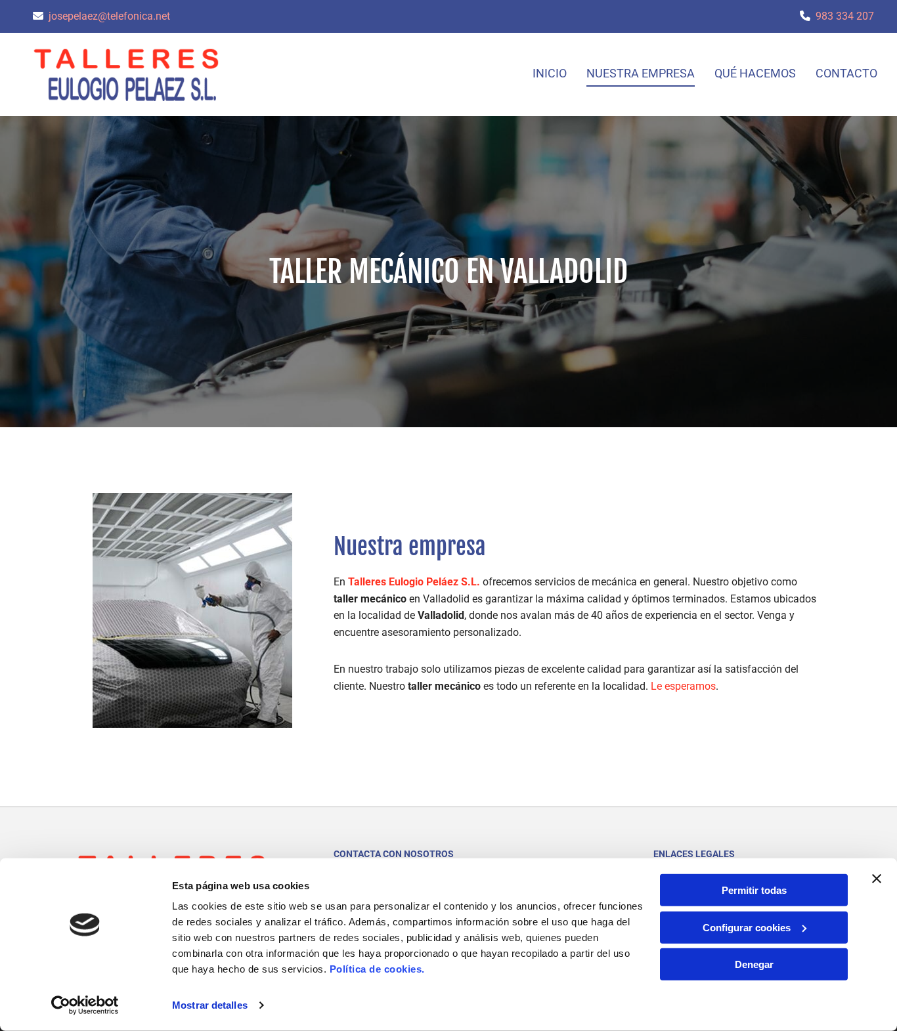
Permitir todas (754, 890)
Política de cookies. (377, 969)
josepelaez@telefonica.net (109, 16)
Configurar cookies (747, 927)
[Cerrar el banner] (876, 878)
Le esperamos (683, 686)
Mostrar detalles (210, 1005)
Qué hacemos (755, 73)
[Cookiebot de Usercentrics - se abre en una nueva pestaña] (85, 1005)
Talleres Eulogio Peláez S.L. (414, 582)
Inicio (550, 73)
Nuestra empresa (640, 73)
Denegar (754, 964)
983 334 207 (845, 16)
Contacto (846, 73)
